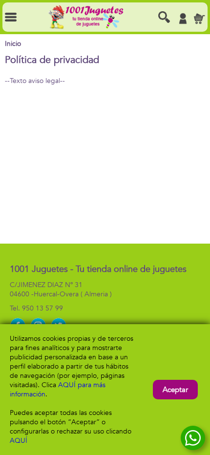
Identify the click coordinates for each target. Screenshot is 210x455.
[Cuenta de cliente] (183, 18)
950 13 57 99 (42, 308)
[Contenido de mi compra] (199, 18)
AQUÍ (18, 440)
